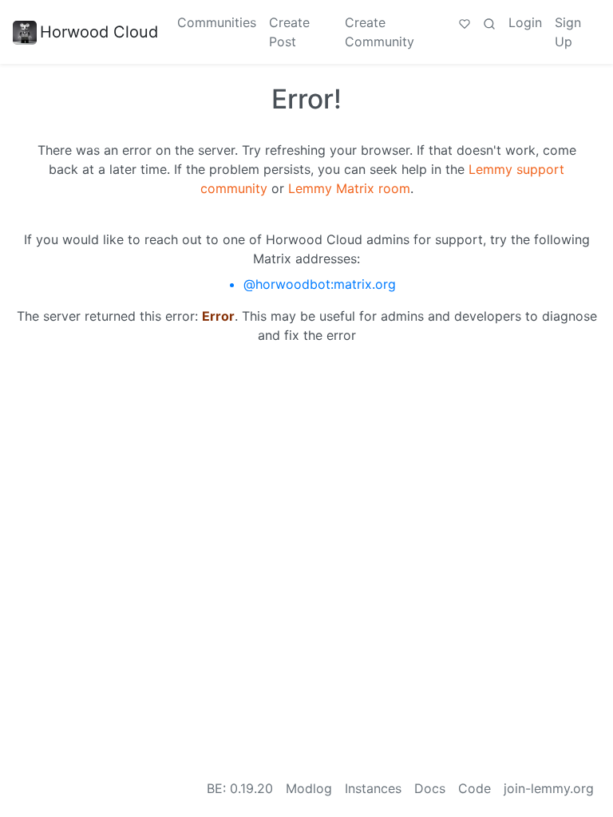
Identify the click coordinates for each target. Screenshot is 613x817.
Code (474, 788)
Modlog (309, 788)
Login (525, 22)
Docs (429, 788)
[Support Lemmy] (465, 22)
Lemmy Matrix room (349, 188)
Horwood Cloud (99, 31)
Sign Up (568, 31)
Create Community (379, 31)
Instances (373, 788)
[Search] (489, 22)
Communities (216, 22)
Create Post (289, 31)
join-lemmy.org (549, 788)
